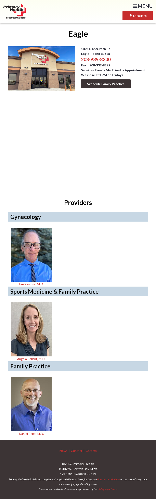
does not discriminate (108, 479)
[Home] (29, 11)
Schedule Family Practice (106, 84)
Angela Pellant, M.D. (31, 359)
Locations (140, 15)
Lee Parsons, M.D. (31, 284)
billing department (107, 489)
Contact (76, 450)
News (63, 450)
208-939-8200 (96, 59)
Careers (91, 450)
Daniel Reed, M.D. (31, 433)
